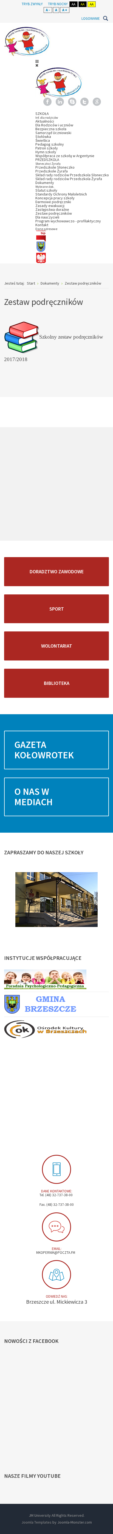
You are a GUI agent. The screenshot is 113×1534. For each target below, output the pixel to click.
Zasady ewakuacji (49, 205)
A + (64, 10)
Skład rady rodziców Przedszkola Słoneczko (72, 174)
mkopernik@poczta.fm (55, 1252)
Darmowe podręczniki (53, 201)
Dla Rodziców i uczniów (54, 125)
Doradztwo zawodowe (57, 571)
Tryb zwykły (32, 4)
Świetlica (42, 140)
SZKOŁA (46, 115)
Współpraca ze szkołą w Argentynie (64, 155)
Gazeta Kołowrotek (44, 750)
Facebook (47, 101)
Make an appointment (56, 1169)
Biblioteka (56, 683)
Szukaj (105, 18)
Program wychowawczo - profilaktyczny (68, 221)
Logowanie (90, 18)
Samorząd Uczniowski (53, 132)
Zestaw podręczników (53, 213)
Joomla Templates (36, 1522)
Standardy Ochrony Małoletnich (61, 194)
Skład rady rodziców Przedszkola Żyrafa (68, 178)
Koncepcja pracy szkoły (55, 197)
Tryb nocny (58, 4)
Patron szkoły (46, 148)
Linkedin (59, 101)
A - (48, 10)
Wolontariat (56, 646)
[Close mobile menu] (36, 65)
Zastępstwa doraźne (52, 209)
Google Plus (96, 101)
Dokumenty (44, 184)
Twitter (84, 101)
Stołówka (43, 136)
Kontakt (46, 226)
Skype (72, 101)
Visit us (56, 1274)
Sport (56, 609)
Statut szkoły (46, 190)
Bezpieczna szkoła (50, 128)
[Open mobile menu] (37, 61)
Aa (73, 4)
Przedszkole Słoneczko (55, 167)
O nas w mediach (33, 797)
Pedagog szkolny (49, 144)
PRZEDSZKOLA (48, 161)
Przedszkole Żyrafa (51, 171)
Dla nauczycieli (47, 217)
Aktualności (44, 121)
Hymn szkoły (45, 151)
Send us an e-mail (56, 1226)
